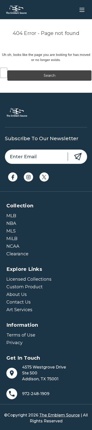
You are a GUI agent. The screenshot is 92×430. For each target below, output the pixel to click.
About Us (16, 294)
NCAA (12, 246)
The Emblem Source (59, 415)
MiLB (11, 238)
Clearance (17, 254)
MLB (11, 215)
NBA (11, 223)
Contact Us (18, 302)
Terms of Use (20, 335)
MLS (11, 231)
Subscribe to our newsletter (41, 138)
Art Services (19, 309)
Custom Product (24, 287)
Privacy (14, 342)
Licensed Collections (29, 279)
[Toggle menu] (82, 9)
